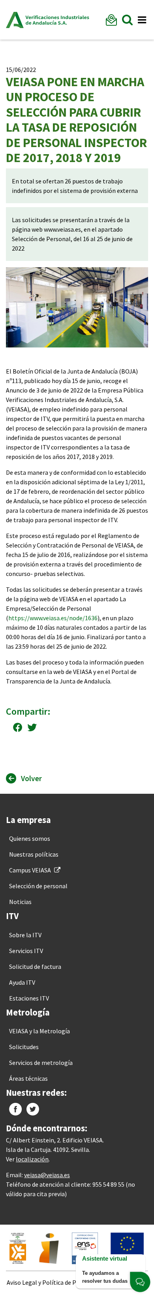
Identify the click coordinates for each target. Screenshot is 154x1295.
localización (32, 1159)
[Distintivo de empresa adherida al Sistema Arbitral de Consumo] (17, 1248)
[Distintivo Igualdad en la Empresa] (49, 1248)
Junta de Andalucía (15, 20)
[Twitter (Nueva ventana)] (32, 1109)
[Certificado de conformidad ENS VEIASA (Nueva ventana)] (85, 1248)
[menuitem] (29, 838)
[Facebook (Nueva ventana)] (15, 1109)
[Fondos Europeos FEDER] (128, 1248)
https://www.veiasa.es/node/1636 (53, 618)
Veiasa (57, 20)
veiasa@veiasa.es (47, 1175)
